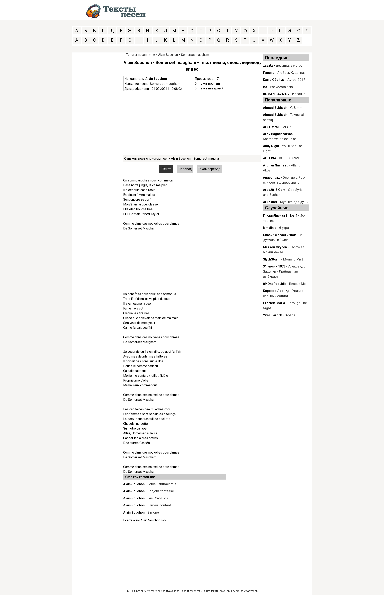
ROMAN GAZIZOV (276, 94)
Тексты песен (136, 55)
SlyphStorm (271, 259)
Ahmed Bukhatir (275, 108)
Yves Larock (272, 315)
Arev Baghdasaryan (278, 134)
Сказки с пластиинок (279, 235)
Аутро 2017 (296, 80)
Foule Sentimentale (161, 484)
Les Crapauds (157, 498)
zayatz (268, 65)
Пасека (268, 73)
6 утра (284, 228)
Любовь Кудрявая (291, 73)
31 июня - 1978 (274, 266)
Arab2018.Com (274, 190)
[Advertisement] (192, 123)
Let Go (286, 127)
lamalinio (269, 228)
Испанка (298, 94)
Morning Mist (293, 259)
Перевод (185, 169)
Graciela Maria (274, 303)
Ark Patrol (271, 127)
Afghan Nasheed (275, 165)
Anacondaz (271, 177)
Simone (153, 512)
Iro (265, 87)
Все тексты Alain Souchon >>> (144, 520)
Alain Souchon (168, 55)
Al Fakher (270, 202)
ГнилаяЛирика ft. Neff (280, 215)
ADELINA (269, 158)
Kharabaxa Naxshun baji (280, 139)
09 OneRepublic (274, 284)
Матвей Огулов (275, 247)
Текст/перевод (209, 169)
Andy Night (271, 146)
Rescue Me (297, 284)
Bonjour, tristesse (160, 491)
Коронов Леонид (276, 291)
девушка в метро (289, 65)
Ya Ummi (296, 108)
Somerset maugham (195, 55)
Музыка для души (294, 202)
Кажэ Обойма (274, 80)
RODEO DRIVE (289, 158)
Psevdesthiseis (281, 87)
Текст (166, 169)
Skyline (290, 315)
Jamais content (159, 505)
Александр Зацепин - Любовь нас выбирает (284, 271)
